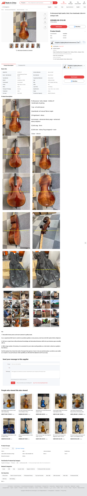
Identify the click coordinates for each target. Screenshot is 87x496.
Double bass (67, 451)
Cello (9, 469)
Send (13, 382)
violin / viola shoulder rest (27, 453)
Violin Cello (65, 475)
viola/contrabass (47, 451)
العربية (51, 487)
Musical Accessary (5, 456)
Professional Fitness (28, 475)
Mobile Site (73, 486)
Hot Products (10, 486)
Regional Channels (59, 486)
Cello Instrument (56, 475)
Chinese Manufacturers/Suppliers (27, 486)
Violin (27, 9)
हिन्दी (62, 487)
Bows (45, 453)
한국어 (54, 487)
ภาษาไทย (65, 487)
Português (21, 487)
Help (62, 7)
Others (23, 456)
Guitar (3, 469)
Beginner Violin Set (31, 469)
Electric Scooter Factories (15, 475)
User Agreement (51, 490)
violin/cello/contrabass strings (7, 453)
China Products (17, 486)
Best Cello (48, 475)
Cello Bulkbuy (12, 478)
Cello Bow (4, 478)
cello (23, 451)
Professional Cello (74, 475)
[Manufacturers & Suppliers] (8, 2)
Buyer (56, 7)
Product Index (67, 486)
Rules (85, 7)
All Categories (6, 7)
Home (2, 9)
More (2, 481)
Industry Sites (52, 486)
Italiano (36, 487)
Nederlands (46, 487)
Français (25, 487)
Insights (77, 486)
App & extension (69, 7)
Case (66, 453)
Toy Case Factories (39, 475)
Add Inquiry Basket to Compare (25, 50)
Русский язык (31, 487)
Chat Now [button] (78, 26)
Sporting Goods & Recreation (10, 9)
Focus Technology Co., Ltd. (35, 490)
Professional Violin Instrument (44, 469)
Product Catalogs (20, 448)
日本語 (58, 487)
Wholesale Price (45, 486)
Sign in (84, 3)
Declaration (57, 490)
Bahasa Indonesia (81, 487)
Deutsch (41, 487)
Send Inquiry (59, 26)
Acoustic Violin (21, 469)
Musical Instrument (20, 9)
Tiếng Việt (74, 487)
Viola (14, 469)
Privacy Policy (63, 490)
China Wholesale (38, 486)
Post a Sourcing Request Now (40, 382)
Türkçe (70, 487)
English (11, 487)
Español (16, 487)
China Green (5, 475)
